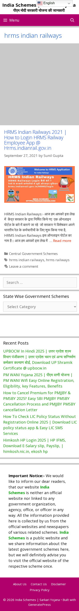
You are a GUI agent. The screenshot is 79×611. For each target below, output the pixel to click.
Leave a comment (23, 266)
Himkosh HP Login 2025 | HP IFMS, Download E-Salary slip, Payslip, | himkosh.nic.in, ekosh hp (34, 446)
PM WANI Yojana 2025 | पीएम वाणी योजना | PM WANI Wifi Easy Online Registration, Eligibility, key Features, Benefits (38, 380)
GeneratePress (39, 604)
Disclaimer (58, 584)
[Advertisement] (39, 84)
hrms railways (58, 259)
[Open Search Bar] (72, 20)
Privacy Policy (40, 590)
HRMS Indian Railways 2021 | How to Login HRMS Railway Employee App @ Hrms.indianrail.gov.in (35, 140)
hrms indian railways (26, 259)
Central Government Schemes (33, 253)
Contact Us (39, 584)
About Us (20, 584)
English (49, 3)
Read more (62, 240)
